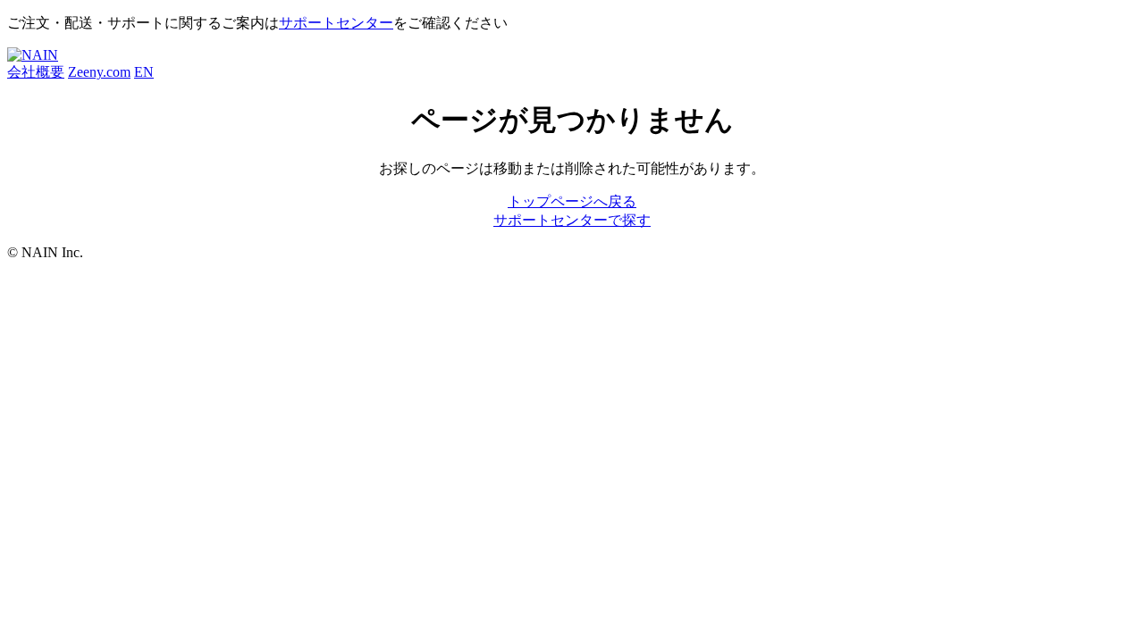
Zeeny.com (99, 71)
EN (144, 71)
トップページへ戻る (572, 201)
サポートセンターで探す (572, 220)
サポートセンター (336, 22)
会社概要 (35, 71)
